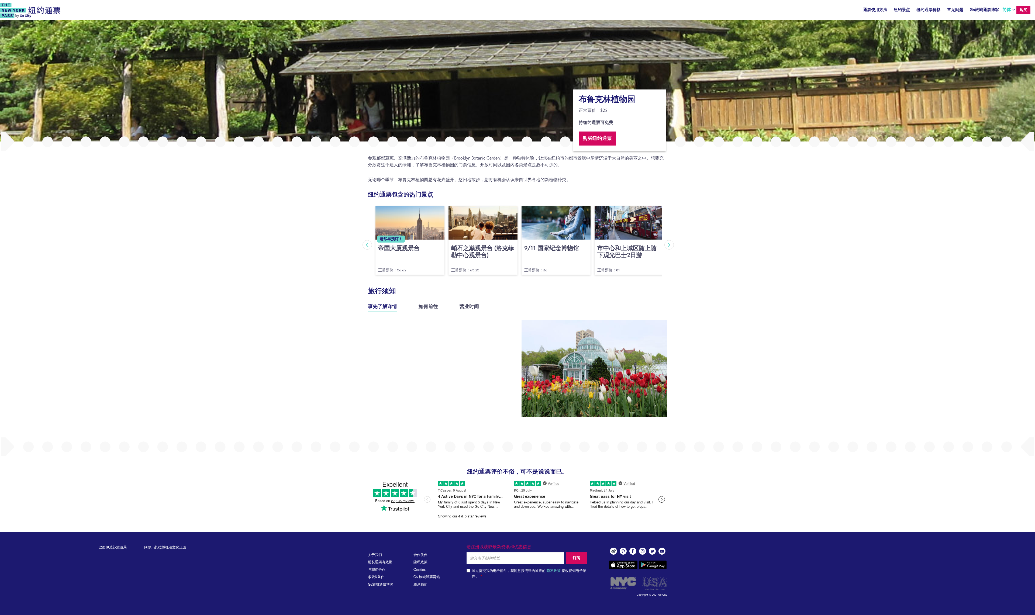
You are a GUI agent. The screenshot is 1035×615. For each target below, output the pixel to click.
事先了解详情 (382, 306)
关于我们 (375, 555)
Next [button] (669, 245)
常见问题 (955, 10)
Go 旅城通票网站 (426, 577)
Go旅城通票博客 (984, 10)
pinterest (623, 551)
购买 (1023, 10)
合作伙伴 (420, 555)
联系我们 (420, 584)
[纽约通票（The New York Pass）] (30, 10)
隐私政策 (420, 562)
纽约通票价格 (928, 10)
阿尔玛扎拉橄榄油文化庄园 (165, 547)
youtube (661, 551)
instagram (642, 551)
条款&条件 (376, 577)
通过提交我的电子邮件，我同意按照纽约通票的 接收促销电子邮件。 (529, 573)
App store (623, 565)
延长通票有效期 (380, 562)
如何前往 (428, 306)
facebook (632, 551)
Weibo (613, 551)
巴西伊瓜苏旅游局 (113, 547)
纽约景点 (902, 10)
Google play (653, 565)
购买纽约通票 (597, 138)
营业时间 (469, 306)
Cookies (419, 570)
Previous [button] (367, 245)
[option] (517, 80)
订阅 (576, 558)
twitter (652, 551)
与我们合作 (376, 570)
